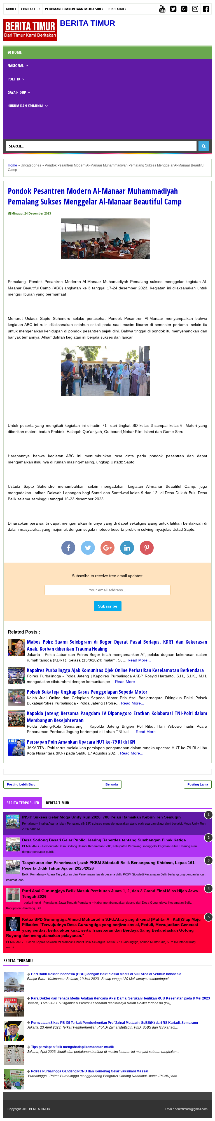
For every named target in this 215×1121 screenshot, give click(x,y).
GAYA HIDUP (17, 92)
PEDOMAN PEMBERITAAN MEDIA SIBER (74, 8)
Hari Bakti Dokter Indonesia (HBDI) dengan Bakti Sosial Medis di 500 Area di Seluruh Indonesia (106, 974)
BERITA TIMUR (87, 23)
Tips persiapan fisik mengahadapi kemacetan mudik (72, 1047)
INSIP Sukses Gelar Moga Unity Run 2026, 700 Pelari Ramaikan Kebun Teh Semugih (101, 817)
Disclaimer (117, 8)
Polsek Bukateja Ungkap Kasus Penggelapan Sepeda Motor (87, 691)
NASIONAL (16, 65)
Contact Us (30, 8)
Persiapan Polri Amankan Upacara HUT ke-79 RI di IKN (81, 741)
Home (16, 52)
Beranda (112, 784)
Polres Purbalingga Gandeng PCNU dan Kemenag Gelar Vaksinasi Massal (89, 1071)
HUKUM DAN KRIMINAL (25, 105)
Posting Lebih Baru (21, 784)
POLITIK (14, 79)
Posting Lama (198, 784)
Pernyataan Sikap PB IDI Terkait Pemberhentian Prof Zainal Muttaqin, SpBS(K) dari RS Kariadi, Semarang (114, 1023)
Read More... (139, 660)
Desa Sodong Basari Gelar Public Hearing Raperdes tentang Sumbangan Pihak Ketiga (104, 840)
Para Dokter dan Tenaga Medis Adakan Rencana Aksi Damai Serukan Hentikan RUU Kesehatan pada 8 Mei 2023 (120, 998)
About (11, 8)
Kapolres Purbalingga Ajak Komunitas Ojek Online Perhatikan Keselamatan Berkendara (115, 670)
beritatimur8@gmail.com (191, 1109)
